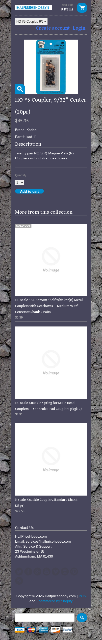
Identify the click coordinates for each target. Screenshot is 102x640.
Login (79, 28)
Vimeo (56, 572)
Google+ (37, 572)
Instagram (65, 572)
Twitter (19, 572)
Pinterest (74, 572)
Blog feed (19, 581)
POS (82, 596)
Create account (53, 28)
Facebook (28, 572)
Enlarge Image (20, 89)
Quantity (20, 175)
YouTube (47, 572)
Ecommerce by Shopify (54, 601)
